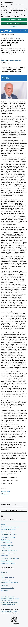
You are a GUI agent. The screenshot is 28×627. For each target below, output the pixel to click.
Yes (15, 504)
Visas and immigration (7, 561)
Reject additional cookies (14, 23)
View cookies (14, 26)
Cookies (12, 596)
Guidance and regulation (7, 577)
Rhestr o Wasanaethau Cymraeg (9, 602)
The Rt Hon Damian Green (15, 60)
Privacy (7, 596)
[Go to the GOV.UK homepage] (6, 31)
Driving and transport (6, 542)
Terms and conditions (6, 600)
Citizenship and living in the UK (9, 534)
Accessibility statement (7, 598)
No (21, 504)
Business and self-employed (8, 529)
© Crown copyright (14, 623)
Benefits (3, 524)
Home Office (4, 60)
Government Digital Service (8, 604)
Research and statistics (7, 580)
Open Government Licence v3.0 (9, 611)
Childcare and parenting (7, 532)
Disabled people (5, 540)
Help (2, 596)
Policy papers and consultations (9, 582)
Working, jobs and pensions (8, 563)
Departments (4, 572)
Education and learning (7, 545)
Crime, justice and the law (8, 537)
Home (2, 34)
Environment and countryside (9, 550)
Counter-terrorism (9, 34)
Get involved (4, 590)
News (2, 574)
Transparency (4, 585)
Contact (17, 598)
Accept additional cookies (14, 19)
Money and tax (5, 555)
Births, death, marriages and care (10, 527)
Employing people (5, 548)
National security (5, 493)
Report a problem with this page (14, 510)
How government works (7, 588)
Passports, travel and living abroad (10, 558)
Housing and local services (8, 553)
